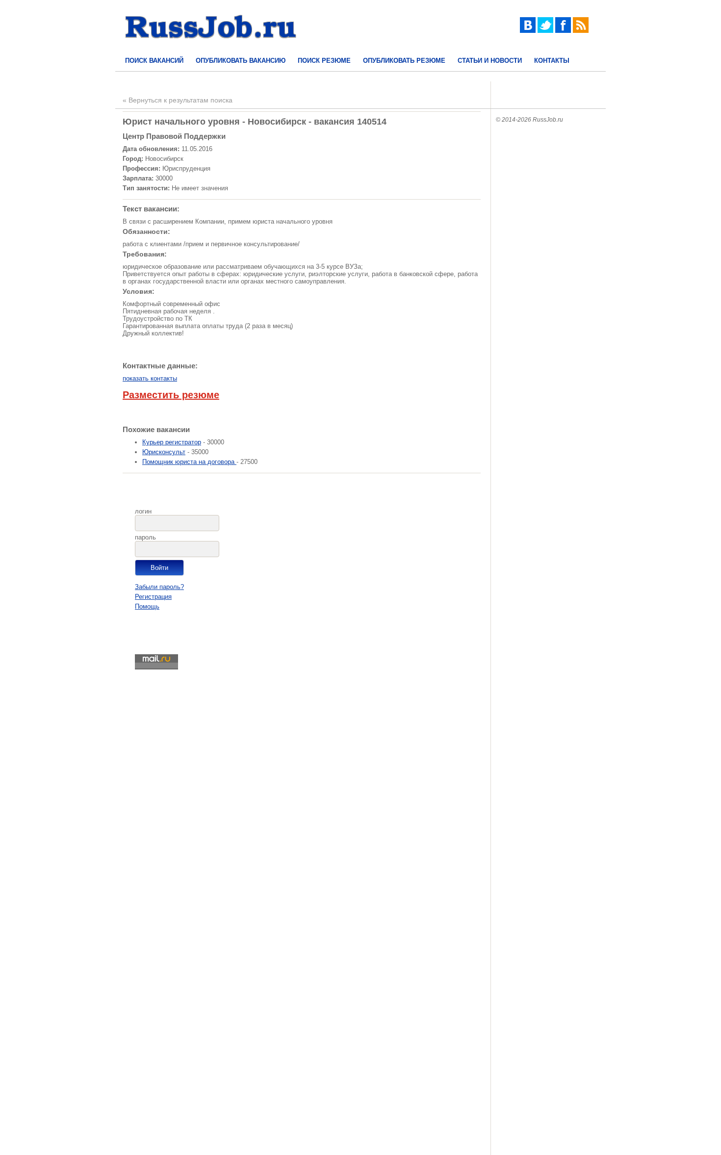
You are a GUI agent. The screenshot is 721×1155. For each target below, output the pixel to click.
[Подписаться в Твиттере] (545, 30)
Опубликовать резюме (404, 60)
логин (143, 511)
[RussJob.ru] (211, 47)
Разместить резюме (171, 394)
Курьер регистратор (171, 442)
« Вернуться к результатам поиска (177, 100)
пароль (145, 537)
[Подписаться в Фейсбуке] (563, 30)
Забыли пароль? (159, 586)
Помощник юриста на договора (189, 461)
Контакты (551, 60)
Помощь (147, 606)
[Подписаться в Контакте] (528, 30)
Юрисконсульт (163, 452)
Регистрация (153, 596)
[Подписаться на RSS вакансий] (581, 30)
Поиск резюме (324, 60)
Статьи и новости (490, 60)
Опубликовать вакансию (240, 60)
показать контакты (150, 378)
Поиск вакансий (154, 60)
